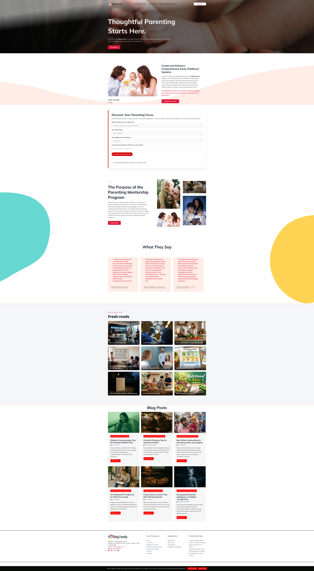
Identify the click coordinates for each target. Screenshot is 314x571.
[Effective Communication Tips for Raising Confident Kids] (123, 422)
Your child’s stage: (117, 130)
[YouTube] (118, 550)
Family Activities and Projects (120, 491)
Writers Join (171, 542)
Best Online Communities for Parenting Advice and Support (190, 441)
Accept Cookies (192, 568)
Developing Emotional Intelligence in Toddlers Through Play (186, 496)
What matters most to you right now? (123, 122)
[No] (312, 568)
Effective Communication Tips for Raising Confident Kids (123, 441)
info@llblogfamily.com (119, 546)
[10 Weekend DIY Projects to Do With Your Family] (123, 476)
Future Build (171, 545)
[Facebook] (108, 550)
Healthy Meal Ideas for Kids (153, 491)
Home (148, 540)
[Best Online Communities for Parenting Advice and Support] (190, 422)
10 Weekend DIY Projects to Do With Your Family (122, 495)
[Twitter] (112, 550)
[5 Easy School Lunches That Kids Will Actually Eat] (157, 476)
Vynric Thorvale (115, 445)
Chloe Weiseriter (182, 445)
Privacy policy (202, 568)
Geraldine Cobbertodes (150, 445)
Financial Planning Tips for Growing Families (155, 441)
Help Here (149, 553)
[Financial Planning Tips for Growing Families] (157, 422)
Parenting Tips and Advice (119, 436)
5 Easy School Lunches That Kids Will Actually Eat (155, 495)
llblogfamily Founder (152, 545)
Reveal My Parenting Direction (122, 154)
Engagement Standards (174, 547)
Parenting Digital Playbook (154, 547)
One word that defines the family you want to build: (127, 145)
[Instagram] (115, 550)
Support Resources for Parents (154, 436)
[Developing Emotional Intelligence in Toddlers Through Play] (190, 476)
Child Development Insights (186, 491)
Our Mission (149, 542)
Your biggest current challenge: (121, 137)
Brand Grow (171, 540)
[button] (200, 4)
